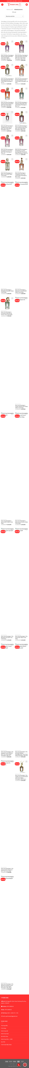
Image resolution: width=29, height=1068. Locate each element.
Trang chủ (9, 9)
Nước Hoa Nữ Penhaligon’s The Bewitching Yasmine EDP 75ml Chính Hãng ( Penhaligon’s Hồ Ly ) (7, 127)
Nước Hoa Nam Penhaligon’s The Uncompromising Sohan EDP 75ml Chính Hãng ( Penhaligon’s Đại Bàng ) (7, 104)
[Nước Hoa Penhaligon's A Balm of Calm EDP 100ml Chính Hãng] (7, 164)
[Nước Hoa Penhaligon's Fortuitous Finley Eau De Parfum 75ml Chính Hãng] (7, 303)
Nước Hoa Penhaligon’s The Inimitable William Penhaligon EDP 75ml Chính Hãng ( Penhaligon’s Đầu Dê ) (21, 753)
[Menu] (2, 4)
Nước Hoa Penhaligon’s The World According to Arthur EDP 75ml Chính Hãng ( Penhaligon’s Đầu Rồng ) (7, 985)
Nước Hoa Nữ (4, 1031)
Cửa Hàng (3, 1028)
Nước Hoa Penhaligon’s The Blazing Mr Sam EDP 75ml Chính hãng (7, 637)
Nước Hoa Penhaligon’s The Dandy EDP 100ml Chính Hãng (21, 637)
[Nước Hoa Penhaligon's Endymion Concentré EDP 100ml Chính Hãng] (21, 234)
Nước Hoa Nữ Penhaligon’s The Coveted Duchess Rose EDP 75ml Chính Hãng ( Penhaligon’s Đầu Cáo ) (21, 127)
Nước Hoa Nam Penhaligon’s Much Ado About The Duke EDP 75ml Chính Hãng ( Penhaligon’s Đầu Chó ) (21, 57)
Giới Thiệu (12, 1063)
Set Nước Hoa (4, 1036)
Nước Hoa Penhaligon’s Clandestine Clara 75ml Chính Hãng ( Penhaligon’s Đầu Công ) (21, 174)
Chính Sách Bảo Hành (6, 1044)
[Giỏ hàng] (27, 4)
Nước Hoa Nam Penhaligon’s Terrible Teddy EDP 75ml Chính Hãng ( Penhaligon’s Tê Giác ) (21, 80)
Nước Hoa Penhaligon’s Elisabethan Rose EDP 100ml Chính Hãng (7, 291)
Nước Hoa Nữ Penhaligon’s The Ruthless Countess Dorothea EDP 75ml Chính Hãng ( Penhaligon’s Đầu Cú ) (21, 151)
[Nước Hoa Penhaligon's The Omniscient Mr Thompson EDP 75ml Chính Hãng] (7, 813)
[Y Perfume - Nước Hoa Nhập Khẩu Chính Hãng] (14, 4)
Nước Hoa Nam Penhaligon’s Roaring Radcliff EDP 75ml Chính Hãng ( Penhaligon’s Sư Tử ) (7, 80)
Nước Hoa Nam (5, 1033)
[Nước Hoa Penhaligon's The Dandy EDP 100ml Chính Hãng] (21, 581)
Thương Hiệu (4, 1025)
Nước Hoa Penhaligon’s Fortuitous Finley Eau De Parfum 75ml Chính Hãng (6, 313)
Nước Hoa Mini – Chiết (6, 1039)
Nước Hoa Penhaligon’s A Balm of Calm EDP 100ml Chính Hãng (6, 174)
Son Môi (3, 1041)
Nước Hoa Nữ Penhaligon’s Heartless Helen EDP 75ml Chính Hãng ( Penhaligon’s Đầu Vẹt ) (21, 104)
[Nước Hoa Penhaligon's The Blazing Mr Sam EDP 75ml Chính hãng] (7, 581)
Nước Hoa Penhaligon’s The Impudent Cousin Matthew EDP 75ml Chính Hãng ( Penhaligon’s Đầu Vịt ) (7, 753)
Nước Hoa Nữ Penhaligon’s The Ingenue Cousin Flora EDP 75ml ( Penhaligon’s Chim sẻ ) (7, 151)
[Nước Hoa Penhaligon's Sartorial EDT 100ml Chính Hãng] (7, 465)
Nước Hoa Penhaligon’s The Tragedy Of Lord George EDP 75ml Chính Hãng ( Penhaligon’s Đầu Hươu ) (21, 777)
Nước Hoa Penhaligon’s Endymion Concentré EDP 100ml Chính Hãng (21, 291)
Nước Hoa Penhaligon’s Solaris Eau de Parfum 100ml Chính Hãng (21, 522)
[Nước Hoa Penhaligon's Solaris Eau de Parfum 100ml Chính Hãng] (21, 465)
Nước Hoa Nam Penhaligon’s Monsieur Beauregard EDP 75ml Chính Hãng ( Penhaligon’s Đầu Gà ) (7, 57)
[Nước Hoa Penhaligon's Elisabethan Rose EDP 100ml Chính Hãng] (7, 234)
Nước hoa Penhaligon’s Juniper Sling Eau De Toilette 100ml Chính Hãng (21, 406)
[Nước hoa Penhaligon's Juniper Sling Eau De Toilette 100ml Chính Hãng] (21, 350)
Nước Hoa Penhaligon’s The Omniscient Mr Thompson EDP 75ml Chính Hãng (7, 870)
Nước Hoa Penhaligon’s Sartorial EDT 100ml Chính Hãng (7, 522)
